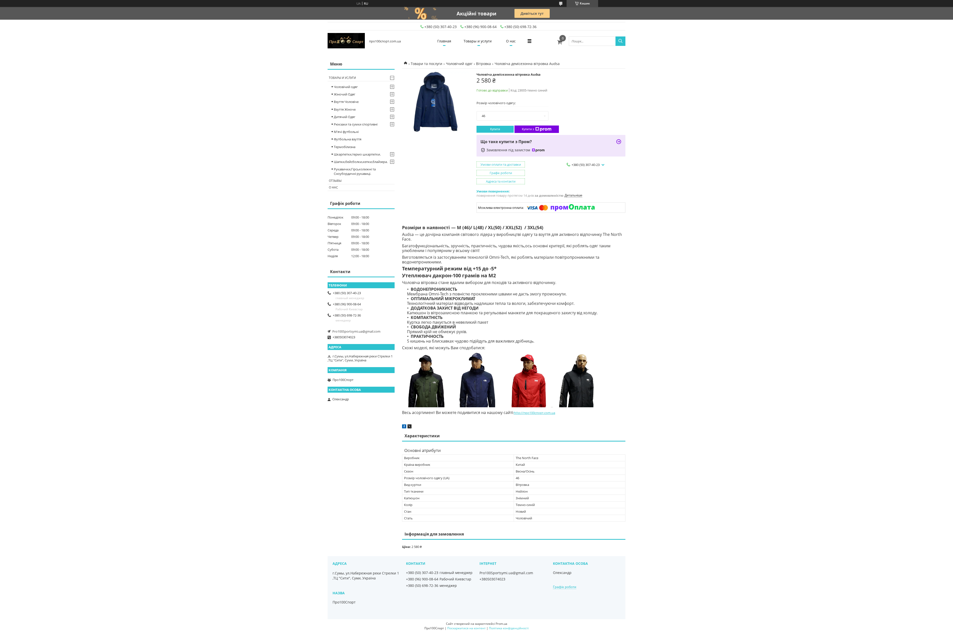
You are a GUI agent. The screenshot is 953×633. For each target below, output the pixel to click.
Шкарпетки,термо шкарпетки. (357, 154)
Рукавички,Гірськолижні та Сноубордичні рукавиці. (355, 171)
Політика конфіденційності (509, 628)
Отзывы (335, 181)
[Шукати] (620, 41)
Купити (495, 129)
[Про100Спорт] (346, 41)
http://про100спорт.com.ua (534, 413)
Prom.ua (501, 624)
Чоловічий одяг (459, 63)
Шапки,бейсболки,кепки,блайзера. (361, 161)
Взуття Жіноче (345, 109)
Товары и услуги (478, 41)
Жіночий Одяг (344, 94)
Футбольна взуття (347, 139)
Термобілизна (344, 147)
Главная (444, 41)
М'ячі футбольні (346, 131)
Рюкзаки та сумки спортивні (355, 124)
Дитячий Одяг (344, 117)
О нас (511, 41)
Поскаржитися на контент (466, 628)
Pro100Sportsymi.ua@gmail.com (356, 331)
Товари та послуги (426, 63)
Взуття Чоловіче (346, 101)
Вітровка (483, 63)
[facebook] (404, 427)
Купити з (528, 129)
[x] (409, 427)
